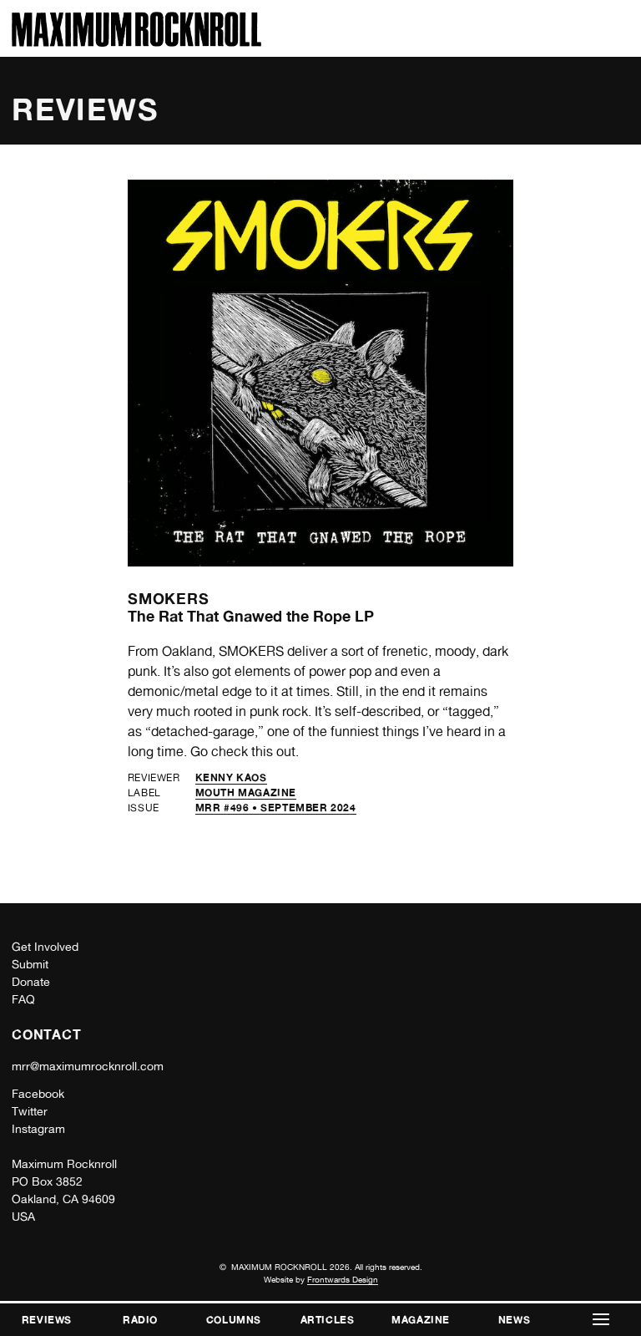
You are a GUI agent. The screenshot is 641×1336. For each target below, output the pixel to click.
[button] (601, 1319)
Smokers (168, 598)
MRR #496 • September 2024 (275, 807)
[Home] (136, 42)
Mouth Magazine (245, 792)
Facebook (38, 1093)
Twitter (30, 1111)
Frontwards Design (342, 1279)
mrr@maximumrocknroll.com (88, 1066)
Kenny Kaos (231, 777)
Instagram (38, 1128)
